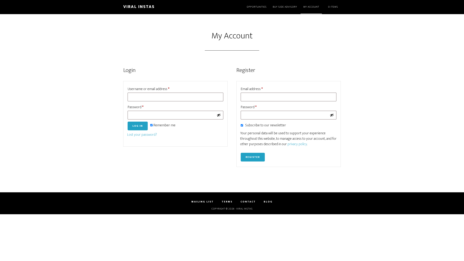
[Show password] (219, 115)
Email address (258, 89)
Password (142, 107)
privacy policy (297, 144)
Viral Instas (139, 6)
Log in (137, 126)
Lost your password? (142, 135)
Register (253, 157)
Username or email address (155, 89)
